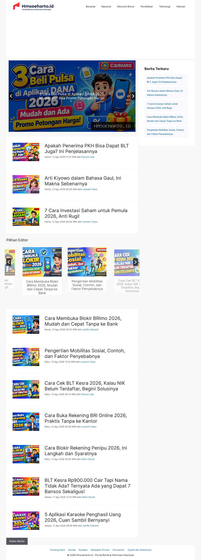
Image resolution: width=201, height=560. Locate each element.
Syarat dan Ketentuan (139, 549)
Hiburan (181, 6)
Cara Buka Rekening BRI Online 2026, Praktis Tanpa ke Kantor (86, 418)
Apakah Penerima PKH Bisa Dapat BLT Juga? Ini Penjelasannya (87, 148)
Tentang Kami (57, 549)
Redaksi (83, 549)
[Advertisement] (100, 37)
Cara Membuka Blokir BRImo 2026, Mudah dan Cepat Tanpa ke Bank (27, 288)
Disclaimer (119, 549)
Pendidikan (147, 6)
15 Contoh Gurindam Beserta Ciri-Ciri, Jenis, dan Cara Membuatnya (72, 96)
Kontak (72, 549)
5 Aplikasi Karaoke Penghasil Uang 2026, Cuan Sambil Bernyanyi (83, 517)
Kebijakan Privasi (100, 549)
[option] (72, 96)
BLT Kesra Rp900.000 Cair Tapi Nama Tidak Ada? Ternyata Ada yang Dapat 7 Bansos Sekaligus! (87, 485)
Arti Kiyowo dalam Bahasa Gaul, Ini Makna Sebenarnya (83, 180)
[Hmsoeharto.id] (33, 6)
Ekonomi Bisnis (125, 6)
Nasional (106, 6)
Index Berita (16, 541)
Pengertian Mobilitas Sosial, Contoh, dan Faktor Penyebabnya (72, 286)
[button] (11, 96)
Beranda (90, 6)
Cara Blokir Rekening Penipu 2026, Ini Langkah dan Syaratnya (86, 450)
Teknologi (164, 6)
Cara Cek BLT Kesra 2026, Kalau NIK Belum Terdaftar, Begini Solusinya (117, 288)
